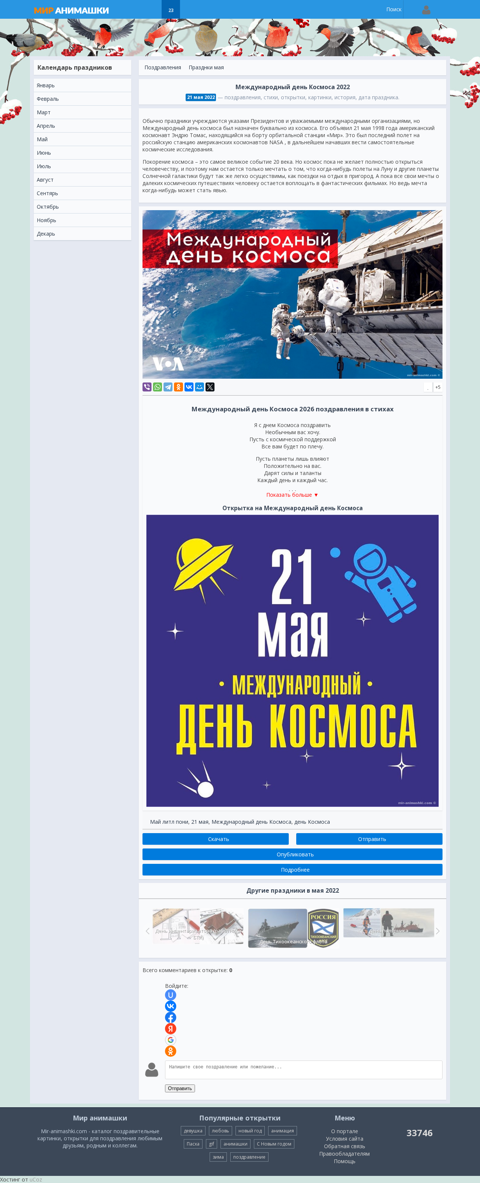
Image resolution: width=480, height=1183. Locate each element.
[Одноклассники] (178, 386)
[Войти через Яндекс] (170, 1028)
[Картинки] (152, 9)
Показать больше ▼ (292, 494)
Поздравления (162, 67)
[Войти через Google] (170, 1040)
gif (211, 1144)
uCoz (36, 1179)
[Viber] (147, 386)
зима (218, 1157)
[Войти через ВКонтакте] (170, 1006)
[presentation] (146, 931)
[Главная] (79, 9)
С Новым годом (274, 1144)
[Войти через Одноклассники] (170, 1051)
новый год (250, 1131)
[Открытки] (133, 9)
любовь (220, 1131)
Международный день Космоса (251, 821)
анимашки (236, 1144)
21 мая (199, 821)
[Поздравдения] (189, 9)
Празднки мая (206, 67)
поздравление (249, 1157)
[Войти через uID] (170, 995)
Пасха (193, 1144)
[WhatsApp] (157, 386)
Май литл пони (169, 821)
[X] (210, 386)
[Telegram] (168, 386)
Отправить (180, 1088)
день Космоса (312, 821)
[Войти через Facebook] (170, 1017)
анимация (282, 1131)
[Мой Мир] (199, 386)
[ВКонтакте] (189, 386)
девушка (193, 1131)
